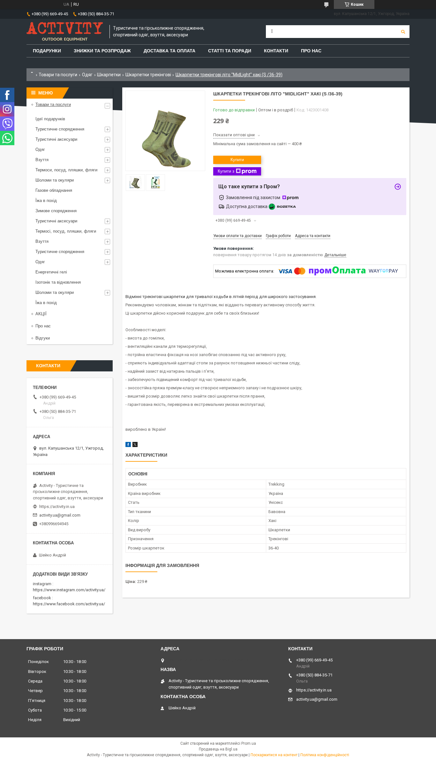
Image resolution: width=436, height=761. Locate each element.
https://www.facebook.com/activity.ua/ (69, 603)
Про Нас (311, 50)
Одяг (87, 74)
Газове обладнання (53, 190)
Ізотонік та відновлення (58, 282)
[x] (135, 445)
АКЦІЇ (41, 313)
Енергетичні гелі (51, 272)
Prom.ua (248, 743)
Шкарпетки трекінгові (148, 74)
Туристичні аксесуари (56, 139)
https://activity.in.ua (57, 506)
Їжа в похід (46, 200)
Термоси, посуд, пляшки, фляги (66, 170)
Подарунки (47, 50)
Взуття (42, 159)
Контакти (276, 50)
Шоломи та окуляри (54, 180)
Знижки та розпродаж (102, 50)
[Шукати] (403, 31)
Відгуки (42, 338)
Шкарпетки (109, 74)
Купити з (226, 171)
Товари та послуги (58, 74)
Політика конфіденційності (324, 755)
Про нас (43, 326)
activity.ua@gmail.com (59, 515)
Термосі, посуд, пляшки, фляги (65, 231)
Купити (237, 159)
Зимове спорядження (56, 210)
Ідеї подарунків (50, 118)
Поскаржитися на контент (274, 755)
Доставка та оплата (169, 50)
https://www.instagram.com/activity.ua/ (69, 589)
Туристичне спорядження (59, 129)
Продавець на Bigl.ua (218, 749)
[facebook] (128, 445)
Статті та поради (229, 50)
